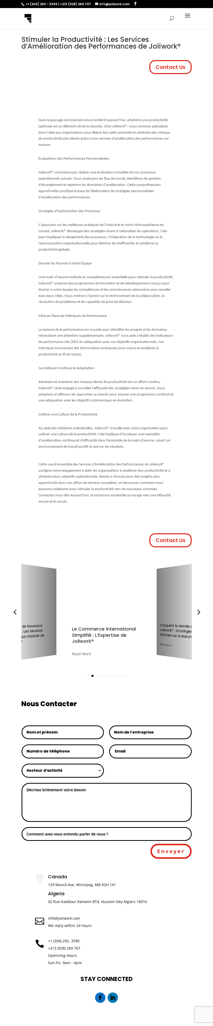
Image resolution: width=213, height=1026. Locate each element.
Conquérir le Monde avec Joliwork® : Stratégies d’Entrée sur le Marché (129, 634)
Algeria (56, 894)
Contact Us (170, 67)
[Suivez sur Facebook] (100, 997)
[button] (198, 612)
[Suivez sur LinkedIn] (113, 997)
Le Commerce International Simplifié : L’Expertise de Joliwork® (49, 633)
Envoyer (171, 851)
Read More (31, 650)
